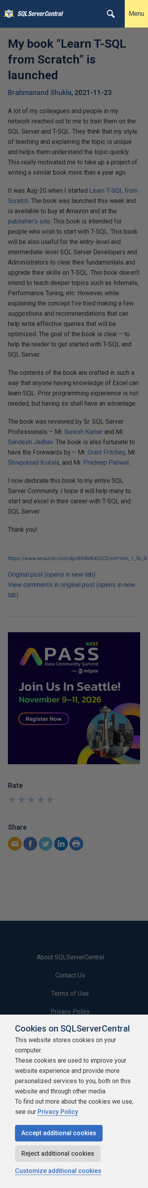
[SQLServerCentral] (7, 14)
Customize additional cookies (58, 1171)
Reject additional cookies (57, 1153)
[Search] (111, 14)
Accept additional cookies (58, 1133)
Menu (136, 13)
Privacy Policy (57, 1111)
